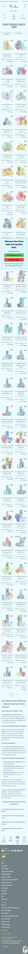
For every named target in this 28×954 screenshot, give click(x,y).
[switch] (25, 952)
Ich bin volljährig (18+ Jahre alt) (14, 255)
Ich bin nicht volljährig (14, 260)
